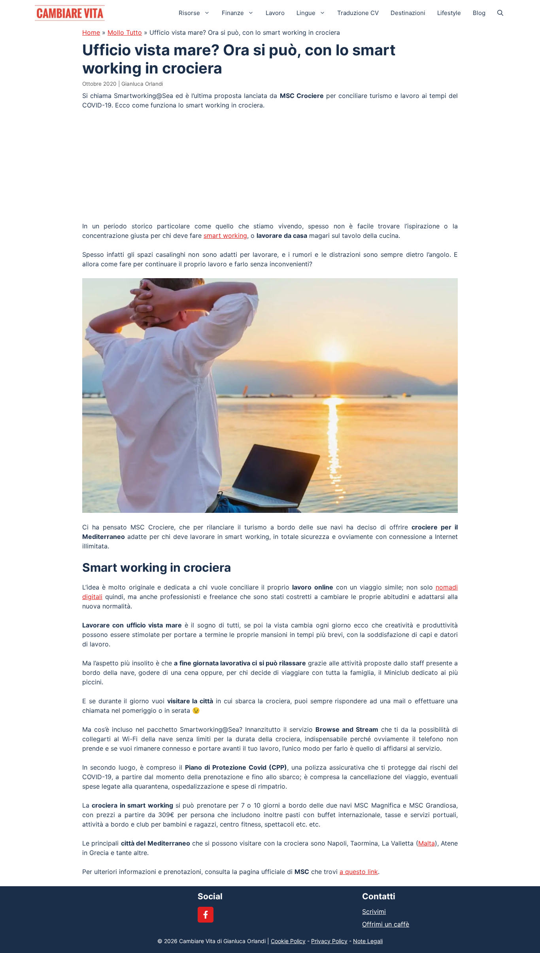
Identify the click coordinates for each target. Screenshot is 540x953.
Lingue (305, 13)
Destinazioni (408, 13)
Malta (426, 843)
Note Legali (368, 941)
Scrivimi (374, 911)
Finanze (233, 13)
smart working (225, 235)
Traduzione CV (358, 13)
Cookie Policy (288, 941)
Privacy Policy (329, 941)
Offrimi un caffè (385, 924)
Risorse (189, 13)
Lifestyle (449, 13)
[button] (500, 13)
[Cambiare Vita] (70, 13)
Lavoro (275, 13)
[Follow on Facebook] (205, 915)
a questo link (359, 872)
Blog (479, 13)
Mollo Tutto (125, 32)
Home (91, 32)
